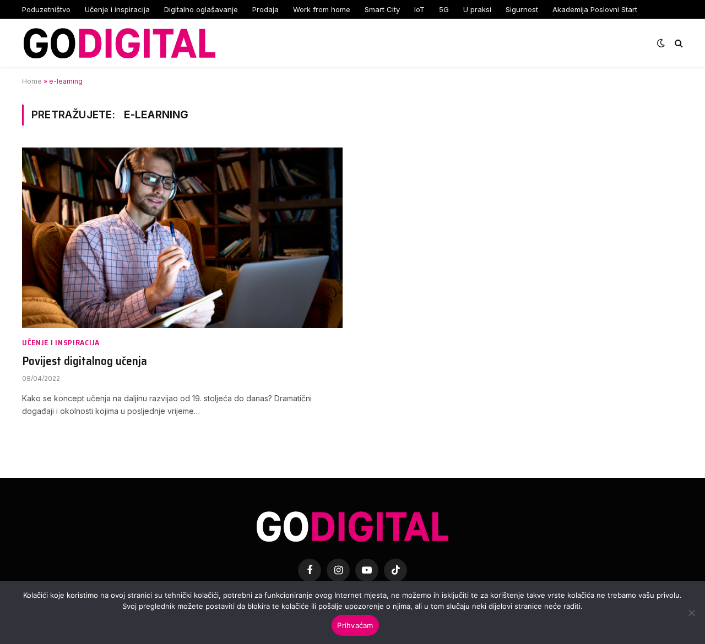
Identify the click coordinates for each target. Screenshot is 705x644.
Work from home (321, 9)
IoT (419, 9)
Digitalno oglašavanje (201, 9)
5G (444, 9)
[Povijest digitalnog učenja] (182, 238)
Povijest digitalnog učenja (84, 361)
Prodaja (265, 9)
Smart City (382, 9)
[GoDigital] (119, 43)
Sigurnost (522, 9)
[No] (691, 612)
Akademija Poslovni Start (594, 9)
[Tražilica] (678, 42)
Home (32, 81)
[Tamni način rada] (661, 43)
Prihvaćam (355, 625)
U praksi (477, 9)
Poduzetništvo (46, 9)
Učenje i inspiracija (117, 9)
